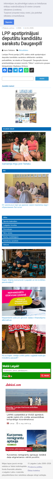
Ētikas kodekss (34, 470)
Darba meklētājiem (11, 237)
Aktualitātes (23, 50)
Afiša (5, 217)
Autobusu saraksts (10, 241)
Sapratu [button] (8, 22)
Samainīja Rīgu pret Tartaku (16, 164)
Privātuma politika (35, 467)
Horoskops (7, 229)
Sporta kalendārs (10, 221)
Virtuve (6, 245)
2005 (19, 28)
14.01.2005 (29, 28)
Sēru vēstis (7, 233)
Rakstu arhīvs (8, 28)
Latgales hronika (10, 225)
